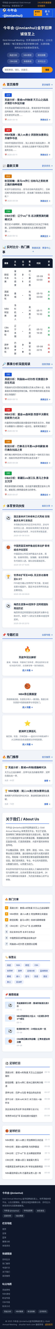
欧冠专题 (6, 1298)
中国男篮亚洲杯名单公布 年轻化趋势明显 (24, 1166)
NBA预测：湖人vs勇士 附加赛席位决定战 (24, 1140)
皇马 (27, 976)
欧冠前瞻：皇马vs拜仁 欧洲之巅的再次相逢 (24, 1084)
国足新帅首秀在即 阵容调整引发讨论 (22, 1109)
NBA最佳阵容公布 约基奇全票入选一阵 (23, 1173)
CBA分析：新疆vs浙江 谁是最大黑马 (22, 1160)
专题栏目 (6, 1267)
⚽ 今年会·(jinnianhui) (21, 13)
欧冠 (27, 965)
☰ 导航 (47, 12)
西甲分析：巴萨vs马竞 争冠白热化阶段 (23, 1092)
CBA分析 (13, 61)
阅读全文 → (45, 119)
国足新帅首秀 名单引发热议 (22, 932)
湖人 (18, 976)
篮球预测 (44, 971)
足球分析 (31, 971)
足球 (4, 1233)
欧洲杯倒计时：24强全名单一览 (31, 1029)
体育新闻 (27, 61)
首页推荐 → (47, 757)
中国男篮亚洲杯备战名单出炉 (23, 938)
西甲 (20, 971)
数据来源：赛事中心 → (41, 250)
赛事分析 (6, 1241)
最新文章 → (47, 506)
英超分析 (13, 55)
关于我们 (6, 1272)
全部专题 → (47, 635)
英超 (9, 965)
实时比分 (41, 61)
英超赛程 (6, 1290)
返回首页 (49, 1324)
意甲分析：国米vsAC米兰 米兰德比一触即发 (23, 1101)
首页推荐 (6, 1276)
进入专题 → (27, 670)
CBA (36, 965)
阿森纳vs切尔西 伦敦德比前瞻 (23, 944)
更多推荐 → (47, 84)
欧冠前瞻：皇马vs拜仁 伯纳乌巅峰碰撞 (27, 920)
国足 (45, 976)
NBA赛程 (6, 1294)
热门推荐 (6, 1263)
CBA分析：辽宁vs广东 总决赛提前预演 (23, 1153)
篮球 (4, 1237)
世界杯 (10, 971)
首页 (4, 1229)
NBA (18, 965)
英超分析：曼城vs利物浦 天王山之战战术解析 (24, 1074)
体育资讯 (6, 1245)
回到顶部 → (47, 364)
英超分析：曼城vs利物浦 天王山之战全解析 (29, 908)
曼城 (9, 976)
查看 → (47, 780)
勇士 (9, 982)
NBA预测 (27, 55)
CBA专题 (6, 1302)
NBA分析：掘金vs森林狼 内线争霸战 (22, 1146)
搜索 (47, 70)
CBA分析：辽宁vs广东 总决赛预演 (25, 926)
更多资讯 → (47, 165)
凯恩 (36, 976)
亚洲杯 (19, 982)
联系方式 (6, 1306)
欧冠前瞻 (41, 55)
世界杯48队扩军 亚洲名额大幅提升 (21, 1116)
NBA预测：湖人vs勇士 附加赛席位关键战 (29, 914)
